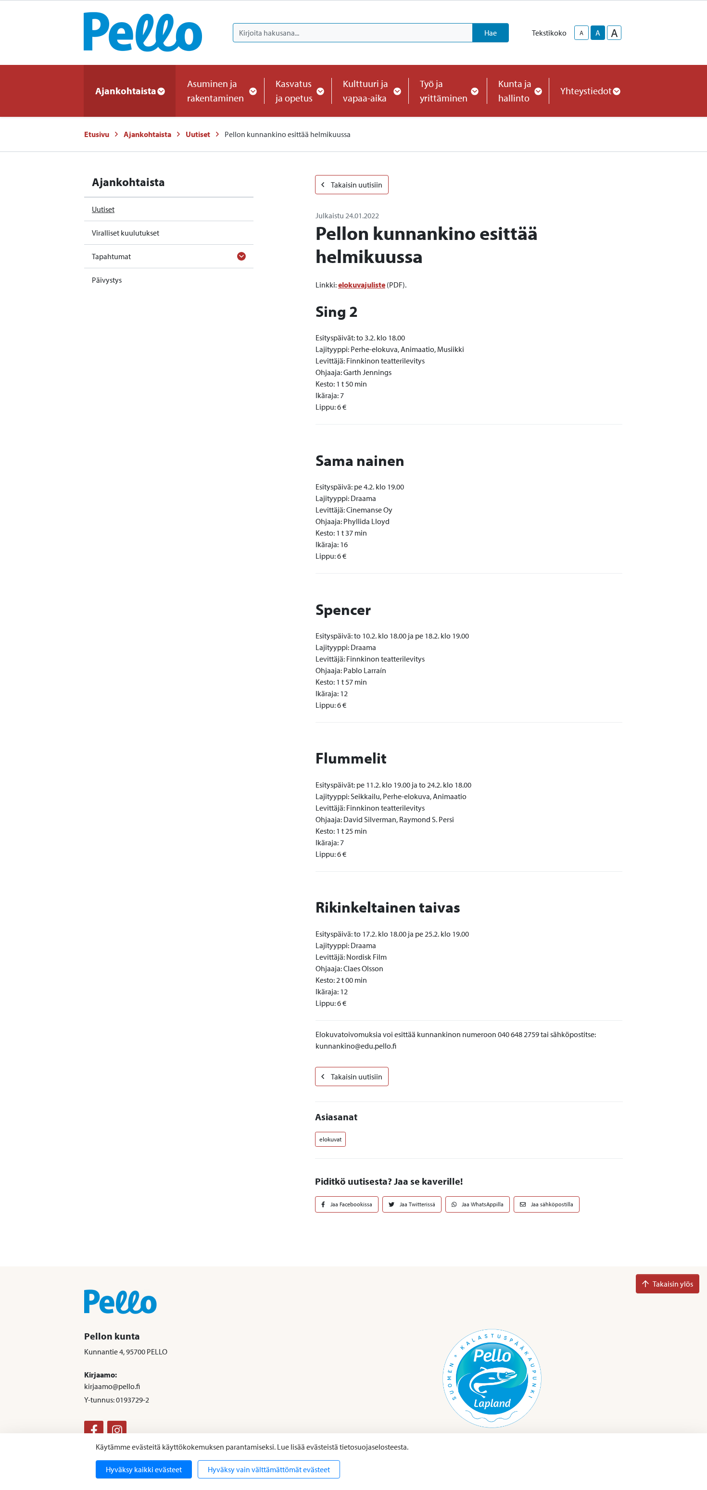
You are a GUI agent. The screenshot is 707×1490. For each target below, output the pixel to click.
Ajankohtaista (147, 134)
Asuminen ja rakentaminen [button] (215, 90)
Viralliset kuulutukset (125, 233)
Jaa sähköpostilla (551, 1204)
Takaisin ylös (673, 1284)
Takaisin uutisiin (356, 184)
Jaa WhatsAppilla (482, 1204)
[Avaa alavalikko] (241, 256)
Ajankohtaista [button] (125, 91)
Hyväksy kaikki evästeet (144, 1469)
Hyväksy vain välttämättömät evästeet (269, 1469)
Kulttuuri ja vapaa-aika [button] (365, 90)
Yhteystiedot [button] (586, 91)
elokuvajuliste (361, 284)
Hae (490, 33)
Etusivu (96, 134)
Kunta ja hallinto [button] (514, 90)
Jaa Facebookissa (350, 1204)
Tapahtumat (111, 256)
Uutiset (198, 134)
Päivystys (107, 280)
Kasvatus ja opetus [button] (294, 90)
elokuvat (330, 1139)
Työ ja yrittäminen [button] (443, 90)
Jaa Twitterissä (416, 1204)
